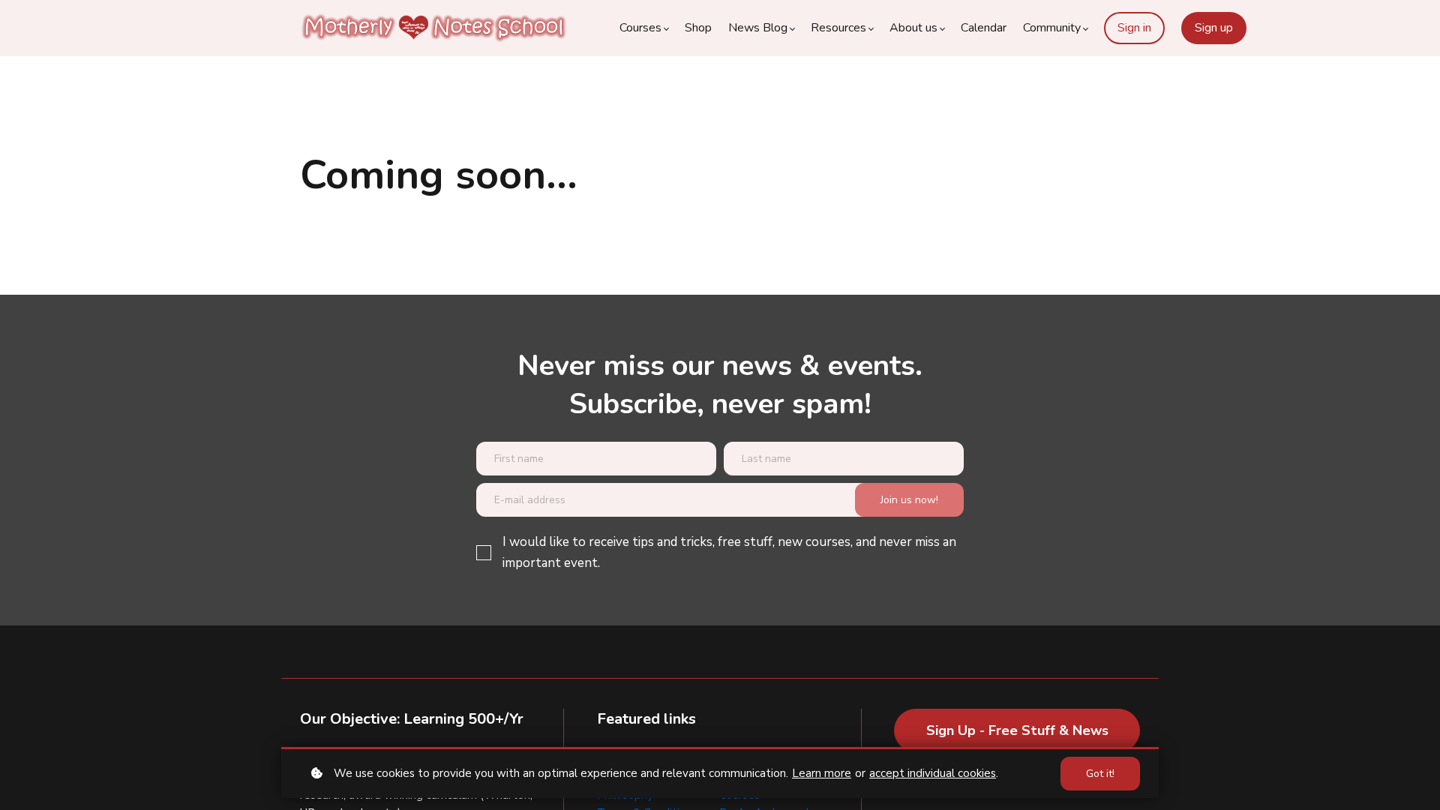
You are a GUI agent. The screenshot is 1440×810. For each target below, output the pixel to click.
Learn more (821, 773)
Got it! (1100, 773)
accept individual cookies (932, 773)
